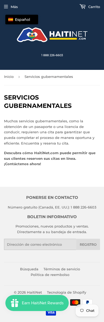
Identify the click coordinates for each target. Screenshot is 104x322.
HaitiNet (34, 292)
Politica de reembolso (50, 274)
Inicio (9, 76)
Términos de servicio (61, 269)
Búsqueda (29, 269)
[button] (22, 19)
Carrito (93, 7)
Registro (88, 245)
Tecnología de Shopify (66, 292)
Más (14, 7)
